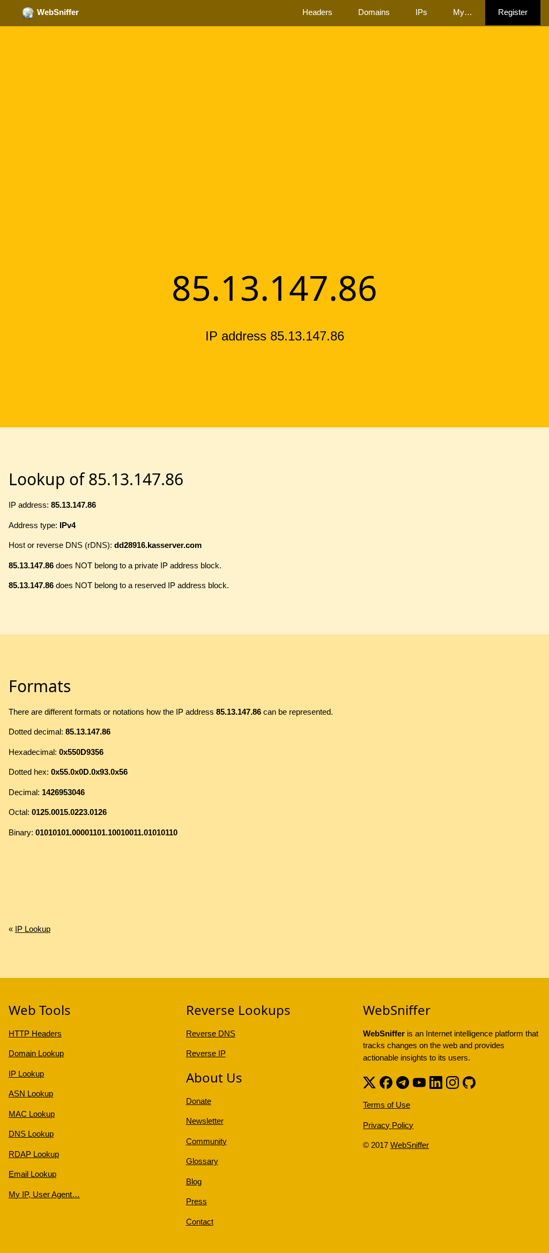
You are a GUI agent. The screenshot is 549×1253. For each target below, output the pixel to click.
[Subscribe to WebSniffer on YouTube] (419, 1081)
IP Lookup (32, 928)
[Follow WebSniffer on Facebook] (386, 1081)
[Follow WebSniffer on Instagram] (452, 1081)
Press (196, 1201)
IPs (421, 12)
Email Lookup (32, 1173)
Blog (194, 1181)
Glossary (202, 1161)
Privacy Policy (388, 1125)
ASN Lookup (31, 1093)
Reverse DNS (210, 1033)
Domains (374, 12)
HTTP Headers (35, 1033)
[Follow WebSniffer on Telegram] (402, 1081)
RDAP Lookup (34, 1154)
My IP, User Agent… (44, 1194)
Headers (317, 12)
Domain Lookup (36, 1053)
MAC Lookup (32, 1113)
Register (513, 12)
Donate (198, 1101)
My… (462, 12)
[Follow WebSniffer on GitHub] (469, 1081)
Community (206, 1141)
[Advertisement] (274, 178)
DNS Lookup (31, 1133)
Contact (199, 1221)
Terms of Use (386, 1104)
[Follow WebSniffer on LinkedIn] (435, 1081)
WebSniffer (409, 1145)
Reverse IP (206, 1053)
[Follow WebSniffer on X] (369, 1081)
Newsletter (205, 1120)
